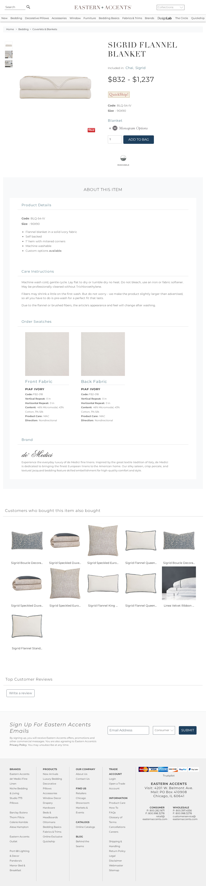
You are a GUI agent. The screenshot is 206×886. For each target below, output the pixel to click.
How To (113, 807)
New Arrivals (50, 773)
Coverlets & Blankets (44, 29)
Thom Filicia (17, 817)
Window (75, 18)
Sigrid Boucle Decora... (27, 563)
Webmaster (116, 865)
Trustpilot (169, 775)
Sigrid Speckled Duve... (65, 563)
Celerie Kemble (19, 822)
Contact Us (83, 778)
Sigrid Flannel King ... (103, 605)
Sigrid (140, 68)
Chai (129, 68)
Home (10, 29)
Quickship (198, 18)
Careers (113, 831)
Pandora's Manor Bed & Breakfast (17, 865)
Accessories (59, 18)
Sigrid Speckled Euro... (102, 563)
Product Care (117, 802)
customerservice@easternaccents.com (185, 818)
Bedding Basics (109, 18)
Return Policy (117, 851)
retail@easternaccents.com (155, 818)
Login (112, 778)
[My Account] (197, 7)
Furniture (89, 18)
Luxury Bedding (52, 778)
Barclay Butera (19, 812)
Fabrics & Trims (132, 18)
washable (123, 164)
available (55, 251)
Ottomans (49, 822)
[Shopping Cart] (200, 7)
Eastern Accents (19, 773)
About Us (81, 773)
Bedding (16, 18)
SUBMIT (187, 730)
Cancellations (117, 826)
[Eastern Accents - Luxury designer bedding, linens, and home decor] (103, 7)
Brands (149, 18)
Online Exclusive (52, 836)
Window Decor (52, 798)
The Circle (181, 18)
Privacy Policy (18, 745)
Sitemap (114, 870)
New (4, 18)
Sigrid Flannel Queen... (141, 563)
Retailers (81, 793)
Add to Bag (138, 139)
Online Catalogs (85, 826)
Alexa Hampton (19, 826)
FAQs (112, 812)
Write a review (20, 693)
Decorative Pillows (37, 18)
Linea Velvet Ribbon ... (179, 605)
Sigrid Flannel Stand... (27, 648)
